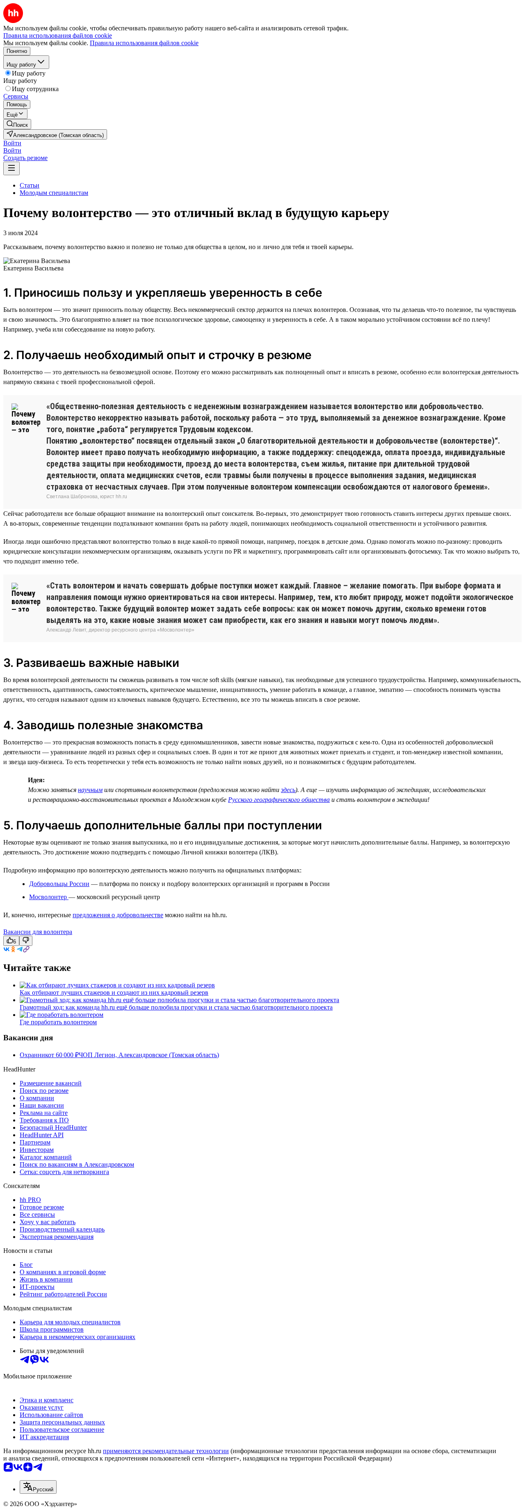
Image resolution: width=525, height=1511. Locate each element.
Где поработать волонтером (58, 1022)
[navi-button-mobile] (11, 168)
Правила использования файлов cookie (144, 42)
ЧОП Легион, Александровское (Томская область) (149, 1054)
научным (90, 789)
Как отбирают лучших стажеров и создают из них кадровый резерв (114, 992)
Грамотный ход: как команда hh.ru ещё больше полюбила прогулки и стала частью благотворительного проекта (176, 1007)
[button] (12, 143)
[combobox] (38, 1487)
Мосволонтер (48, 896)
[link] (17, 124)
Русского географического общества (279, 799)
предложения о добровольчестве (118, 914)
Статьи (29, 185)
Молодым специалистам (54, 192)
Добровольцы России (59, 883)
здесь (288, 789)
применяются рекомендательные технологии (166, 1450)
